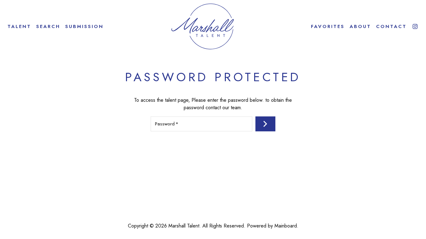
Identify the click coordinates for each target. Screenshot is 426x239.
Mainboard (285, 225)
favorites (328, 26)
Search (48, 26)
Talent (19, 26)
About (360, 26)
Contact (391, 26)
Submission (84, 26)
